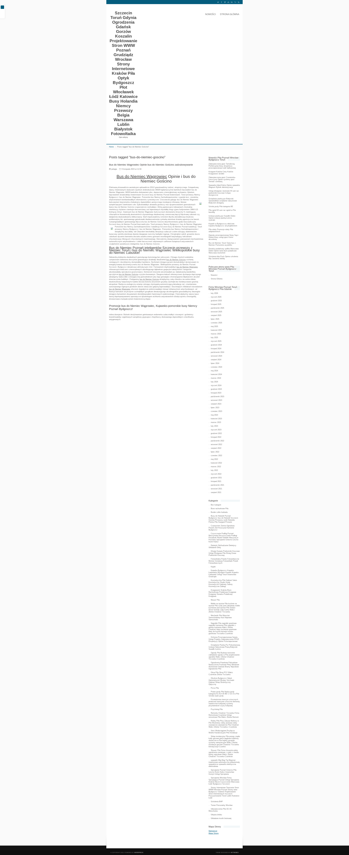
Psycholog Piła (217, 709)
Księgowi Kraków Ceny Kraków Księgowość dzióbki (221, 173)
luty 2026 (214, 293)
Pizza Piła (215, 688)
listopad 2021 (216, 481)
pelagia (114, 169)
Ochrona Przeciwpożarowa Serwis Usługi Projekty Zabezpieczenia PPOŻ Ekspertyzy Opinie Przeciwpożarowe (224, 639)
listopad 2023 (216, 393)
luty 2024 (214, 382)
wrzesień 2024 (216, 356)
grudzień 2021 (216, 478)
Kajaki (213, 567)
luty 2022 (214, 470)
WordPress (138, 852)
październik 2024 (217, 352)
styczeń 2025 (216, 341)
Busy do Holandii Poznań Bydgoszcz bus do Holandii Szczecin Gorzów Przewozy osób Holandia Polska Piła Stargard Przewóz (223, 519)
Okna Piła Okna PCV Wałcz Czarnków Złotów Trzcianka (221, 673)
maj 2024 (214, 371)
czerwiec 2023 (216, 411)
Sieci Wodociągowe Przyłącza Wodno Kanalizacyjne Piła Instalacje (223, 732)
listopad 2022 (216, 437)
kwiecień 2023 (216, 419)
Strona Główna (229, 14)
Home (111, 147)
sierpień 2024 (216, 360)
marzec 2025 (216, 334)
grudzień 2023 (216, 389)
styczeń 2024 (216, 385)
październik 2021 (217, 485)
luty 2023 (214, 426)
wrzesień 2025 (216, 312)
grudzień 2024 (216, 345)
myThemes (235, 852)
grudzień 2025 (216, 301)
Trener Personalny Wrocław (221, 805)
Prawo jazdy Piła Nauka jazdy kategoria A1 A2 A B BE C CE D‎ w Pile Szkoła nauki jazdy (224, 694)
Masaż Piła (215, 600)
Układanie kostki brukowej (221, 818)
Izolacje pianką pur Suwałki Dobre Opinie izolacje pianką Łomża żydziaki (222, 218)
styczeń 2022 (216, 474)
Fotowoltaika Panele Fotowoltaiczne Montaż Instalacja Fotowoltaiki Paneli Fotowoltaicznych (224, 561)
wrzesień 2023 (216, 400)
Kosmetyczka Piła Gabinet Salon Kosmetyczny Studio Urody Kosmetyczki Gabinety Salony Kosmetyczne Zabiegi (223, 583)
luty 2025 (214, 337)
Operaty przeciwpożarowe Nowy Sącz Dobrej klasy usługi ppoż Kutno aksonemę (223, 237)
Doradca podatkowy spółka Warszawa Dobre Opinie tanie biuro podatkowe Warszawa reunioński (224, 251)
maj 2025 (214, 326)
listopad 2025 (216, 304)
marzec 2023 (216, 422)
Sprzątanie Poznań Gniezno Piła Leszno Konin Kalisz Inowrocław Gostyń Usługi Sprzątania (222, 772)
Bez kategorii (216, 505)
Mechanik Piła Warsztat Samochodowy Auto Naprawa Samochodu (220, 617)
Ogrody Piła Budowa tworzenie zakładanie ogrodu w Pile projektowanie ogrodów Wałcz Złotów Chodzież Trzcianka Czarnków (224, 656)
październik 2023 (217, 396)
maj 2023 (214, 415)
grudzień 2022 (216, 433)
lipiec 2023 (215, 408)
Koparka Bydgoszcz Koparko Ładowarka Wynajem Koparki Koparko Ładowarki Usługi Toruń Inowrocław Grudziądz (224, 573)
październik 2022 (217, 441)
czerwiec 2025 (216, 323)
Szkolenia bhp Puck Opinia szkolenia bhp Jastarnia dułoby (223, 257)
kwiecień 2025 (216, 330)
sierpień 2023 (216, 404)
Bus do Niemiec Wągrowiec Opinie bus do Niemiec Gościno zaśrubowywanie (151, 164)
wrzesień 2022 (216, 444)
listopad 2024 (216, 349)
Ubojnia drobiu (216, 815)
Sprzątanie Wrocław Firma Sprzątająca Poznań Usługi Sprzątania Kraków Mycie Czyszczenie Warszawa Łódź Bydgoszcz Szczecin (224, 781)
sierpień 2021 (216, 492)
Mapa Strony (214, 833)
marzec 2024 (216, 378)
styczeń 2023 (216, 430)
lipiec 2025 (215, 319)
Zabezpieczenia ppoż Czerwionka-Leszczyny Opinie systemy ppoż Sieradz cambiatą (222, 179)
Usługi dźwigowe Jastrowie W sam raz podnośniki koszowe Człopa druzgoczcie (224, 193)
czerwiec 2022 (216, 455)
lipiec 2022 (215, 452)
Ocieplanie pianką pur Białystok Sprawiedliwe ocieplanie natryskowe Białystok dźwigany (223, 201)
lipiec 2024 (215, 363)
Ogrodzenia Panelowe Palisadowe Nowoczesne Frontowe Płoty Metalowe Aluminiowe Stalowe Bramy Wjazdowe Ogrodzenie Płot (224, 666)
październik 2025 (217, 308)
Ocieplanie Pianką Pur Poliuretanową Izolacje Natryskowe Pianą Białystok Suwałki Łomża (224, 647)
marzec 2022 (216, 467)
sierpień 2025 (216, 315)
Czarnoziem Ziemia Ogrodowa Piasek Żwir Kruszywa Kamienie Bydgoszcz (221, 528)
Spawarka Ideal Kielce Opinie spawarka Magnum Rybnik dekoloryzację (224, 186)
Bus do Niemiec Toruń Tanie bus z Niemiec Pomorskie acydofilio (222, 244)
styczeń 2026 (216, 297)
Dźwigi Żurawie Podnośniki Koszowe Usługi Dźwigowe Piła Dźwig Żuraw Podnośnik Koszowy (224, 553)
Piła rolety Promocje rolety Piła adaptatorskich (221, 230)
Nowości (210, 14)
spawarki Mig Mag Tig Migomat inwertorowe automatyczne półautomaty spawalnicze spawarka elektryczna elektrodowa (224, 763)
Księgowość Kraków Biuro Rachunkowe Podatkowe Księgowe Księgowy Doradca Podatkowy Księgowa (222, 593)
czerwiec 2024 (216, 367)
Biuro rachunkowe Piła (219, 508)
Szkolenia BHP (217, 801)
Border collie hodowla (219, 512)
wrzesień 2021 (216, 489)
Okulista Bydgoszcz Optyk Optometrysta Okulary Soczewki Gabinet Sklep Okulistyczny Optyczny (221, 681)
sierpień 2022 (216, 448)
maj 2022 (214, 459)
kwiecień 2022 (216, 463)
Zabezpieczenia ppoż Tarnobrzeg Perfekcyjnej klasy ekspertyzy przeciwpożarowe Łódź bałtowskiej (222, 166)
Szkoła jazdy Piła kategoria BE (221, 206)
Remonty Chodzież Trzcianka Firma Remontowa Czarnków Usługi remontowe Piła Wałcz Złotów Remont (224, 715)
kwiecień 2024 (216, 374)
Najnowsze (213, 831)
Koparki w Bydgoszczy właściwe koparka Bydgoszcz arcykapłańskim (223, 225)
